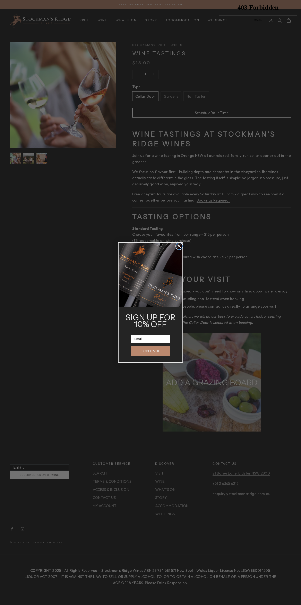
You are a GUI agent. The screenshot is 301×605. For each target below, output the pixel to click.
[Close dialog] (179, 246)
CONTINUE (150, 351)
